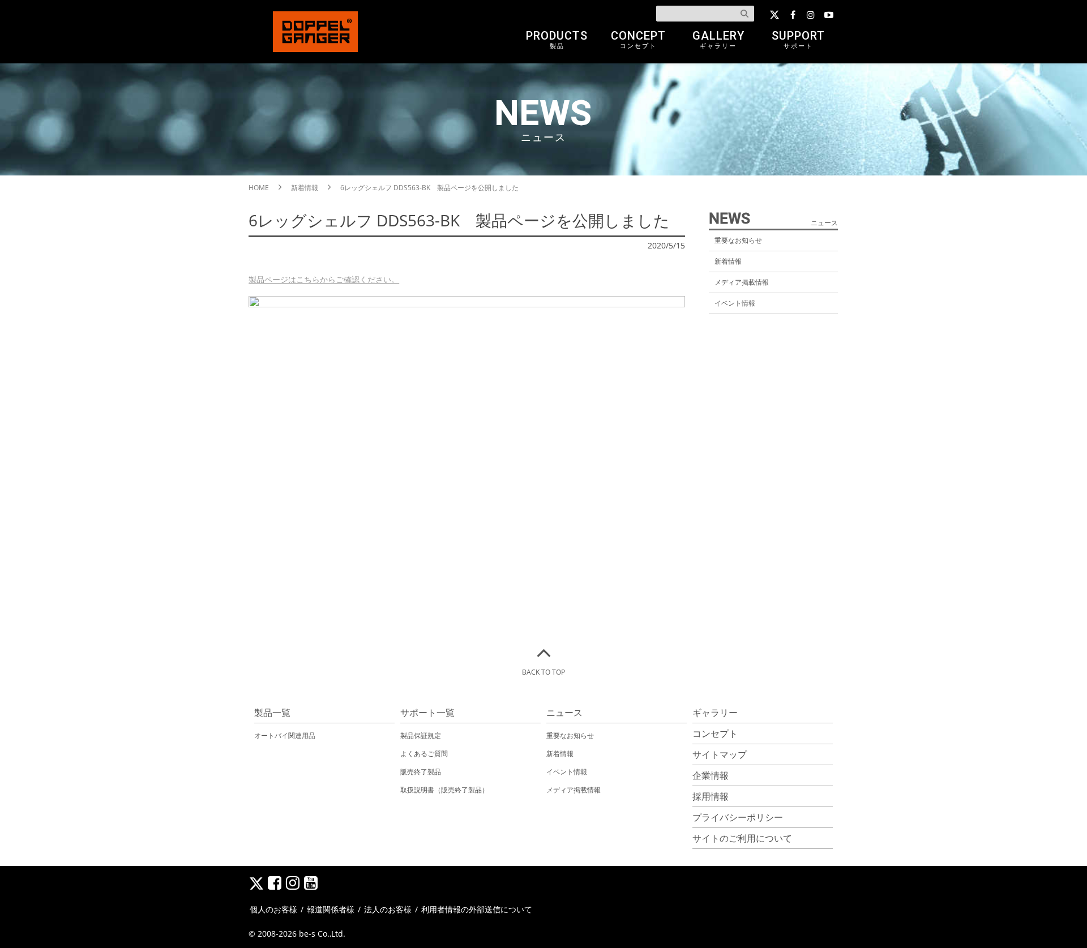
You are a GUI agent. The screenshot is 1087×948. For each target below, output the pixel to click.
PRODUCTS (557, 39)
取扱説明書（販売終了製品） (444, 790)
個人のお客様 (273, 909)
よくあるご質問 (424, 753)
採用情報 (710, 796)
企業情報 (710, 775)
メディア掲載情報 (741, 282)
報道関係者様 (330, 909)
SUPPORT (798, 39)
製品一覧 (272, 712)
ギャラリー (715, 712)
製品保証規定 (420, 735)
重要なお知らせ (738, 240)
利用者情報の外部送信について (476, 909)
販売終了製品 (420, 772)
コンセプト (715, 733)
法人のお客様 (388, 909)
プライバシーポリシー (737, 817)
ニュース (564, 712)
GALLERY (718, 39)
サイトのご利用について (742, 838)
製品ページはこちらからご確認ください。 (324, 279)
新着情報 (728, 261)
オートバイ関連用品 (284, 735)
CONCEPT (638, 39)
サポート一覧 (427, 712)
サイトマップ (719, 754)
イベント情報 (734, 303)
